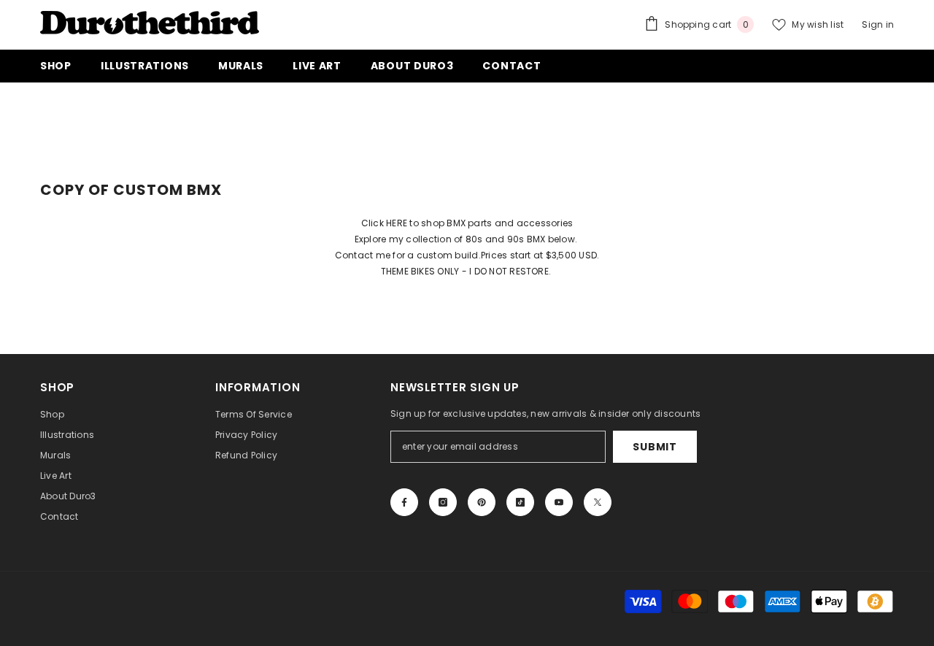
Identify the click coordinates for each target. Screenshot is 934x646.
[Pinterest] (481, 502)
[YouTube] (559, 502)
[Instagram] (443, 502)
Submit (654, 446)
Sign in (878, 24)
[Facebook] (404, 502)
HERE (396, 223)
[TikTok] (520, 502)
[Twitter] (597, 502)
